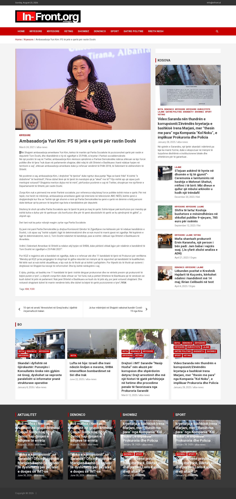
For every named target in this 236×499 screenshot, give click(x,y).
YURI (32, 289)
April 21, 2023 (181, 257)
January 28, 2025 (166, 142)
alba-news (42, 147)
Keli (198, 197)
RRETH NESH (155, 31)
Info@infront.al (214, 2)
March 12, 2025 (129, 395)
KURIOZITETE (203, 109)
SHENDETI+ (188, 112)
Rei (199, 225)
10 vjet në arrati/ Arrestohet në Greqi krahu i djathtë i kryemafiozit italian (50, 309)
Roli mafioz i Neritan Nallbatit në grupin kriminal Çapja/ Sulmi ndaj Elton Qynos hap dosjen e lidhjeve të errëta (39, 432)
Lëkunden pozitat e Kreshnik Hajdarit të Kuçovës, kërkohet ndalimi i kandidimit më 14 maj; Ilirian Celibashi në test (195, 276)
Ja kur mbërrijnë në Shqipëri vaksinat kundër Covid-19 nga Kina (116, 309)
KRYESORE (36, 31)
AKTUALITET (27, 415)
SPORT (115, 31)
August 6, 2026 (25, 444)
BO (19, 324)
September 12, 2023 (185, 225)
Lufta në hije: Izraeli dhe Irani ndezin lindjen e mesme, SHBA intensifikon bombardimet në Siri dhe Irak (91, 369)
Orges (193, 257)
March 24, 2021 (27, 147)
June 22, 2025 (77, 379)
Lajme (161, 112)
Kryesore (53, 31)
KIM (27, 289)
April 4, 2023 (181, 286)
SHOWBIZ (83, 31)
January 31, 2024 (131, 475)
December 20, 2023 (184, 197)
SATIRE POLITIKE (133, 31)
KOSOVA (164, 60)
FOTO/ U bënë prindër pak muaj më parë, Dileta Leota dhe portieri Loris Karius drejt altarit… (144, 465)
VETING (68, 31)
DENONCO (100, 31)
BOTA (160, 109)
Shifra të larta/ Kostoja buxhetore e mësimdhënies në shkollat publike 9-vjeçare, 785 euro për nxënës (196, 215)
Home (21, 31)
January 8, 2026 (26, 387)
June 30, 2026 (25, 475)
